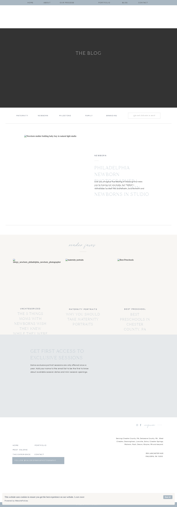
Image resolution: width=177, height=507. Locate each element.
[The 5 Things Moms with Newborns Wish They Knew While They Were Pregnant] (30, 281)
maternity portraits (83, 309)
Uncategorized (30, 309)
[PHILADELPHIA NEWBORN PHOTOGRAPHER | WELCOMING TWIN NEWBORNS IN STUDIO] (53, 173)
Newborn (100, 156)
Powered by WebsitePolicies (16, 501)
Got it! (168, 497)
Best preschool (135, 309)
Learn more (79, 497)
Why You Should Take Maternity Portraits (83, 319)
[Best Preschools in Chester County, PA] (135, 281)
